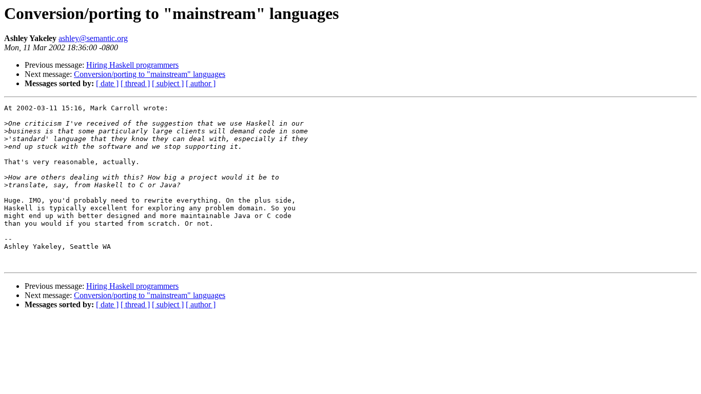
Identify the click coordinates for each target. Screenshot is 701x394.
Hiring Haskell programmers (132, 65)
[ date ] (107, 83)
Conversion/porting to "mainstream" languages (149, 74)
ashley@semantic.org (93, 38)
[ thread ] (135, 83)
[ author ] (201, 83)
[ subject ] (168, 83)
